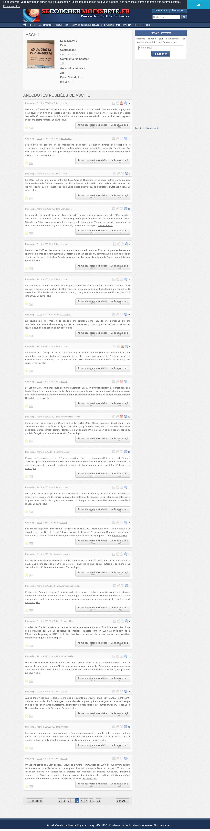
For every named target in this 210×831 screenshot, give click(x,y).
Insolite (77, 417)
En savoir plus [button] (11, 6)
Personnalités (67, 417)
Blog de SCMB (142, 25)
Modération (124, 25)
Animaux (64, 586)
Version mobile (64, 825)
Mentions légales (143, 825)
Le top (33, 25)
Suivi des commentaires (87, 25)
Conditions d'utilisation (120, 825)
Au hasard (45, 25)
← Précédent (35, 800)
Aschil (39, 103)
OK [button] (198, 4)
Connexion (178, 10)
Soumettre (62, 25)
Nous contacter (162, 825)
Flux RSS (102, 825)
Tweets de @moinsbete (147, 128)
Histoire (64, 103)
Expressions (66, 138)
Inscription (161, 10)
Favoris (109, 25)
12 (98, 800)
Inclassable (65, 315)
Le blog (78, 825)
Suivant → (122, 800)
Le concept (89, 825)
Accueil (50, 825)
